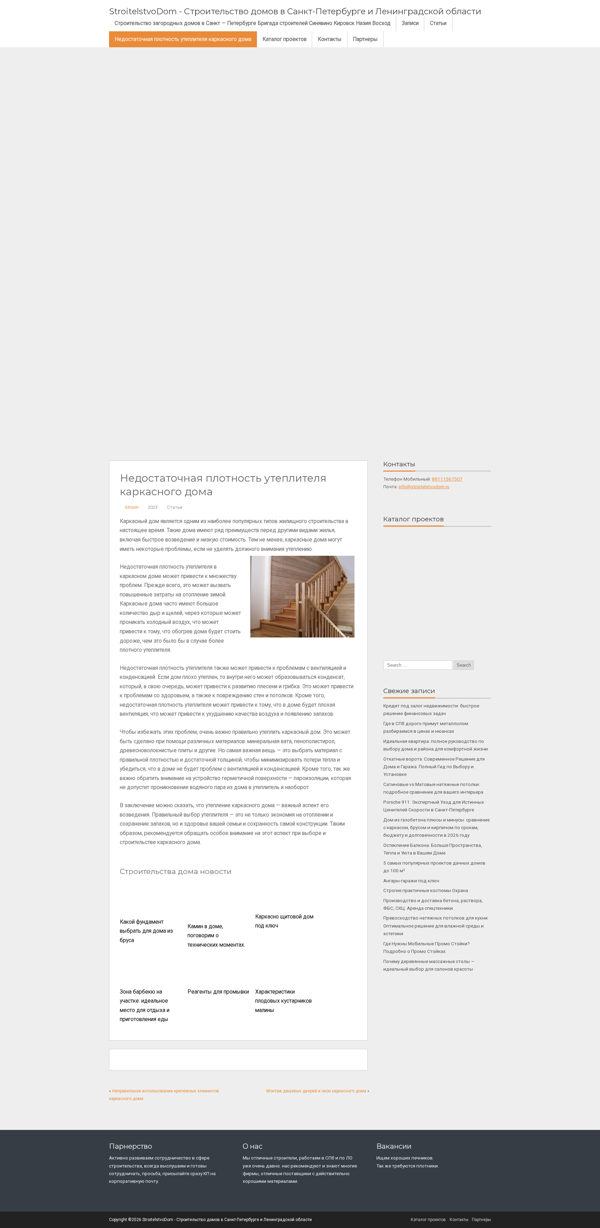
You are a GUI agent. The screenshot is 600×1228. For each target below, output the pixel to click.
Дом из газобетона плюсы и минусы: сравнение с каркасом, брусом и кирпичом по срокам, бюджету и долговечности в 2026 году (436, 827)
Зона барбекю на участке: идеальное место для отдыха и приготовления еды (144, 1006)
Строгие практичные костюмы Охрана (425, 890)
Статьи (438, 23)
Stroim (132, 507)
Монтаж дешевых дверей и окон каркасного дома (316, 1091)
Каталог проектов (284, 39)
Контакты (330, 39)
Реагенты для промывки (218, 992)
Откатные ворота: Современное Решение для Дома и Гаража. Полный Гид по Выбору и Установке (434, 766)
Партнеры (365, 39)
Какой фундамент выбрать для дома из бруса (146, 931)
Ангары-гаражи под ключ (411, 880)
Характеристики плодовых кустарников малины (283, 1001)
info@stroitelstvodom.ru (424, 486)
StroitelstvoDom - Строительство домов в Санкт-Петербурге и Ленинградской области (295, 11)
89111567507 (447, 479)
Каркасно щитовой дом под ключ (284, 921)
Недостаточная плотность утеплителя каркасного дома (183, 39)
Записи (410, 23)
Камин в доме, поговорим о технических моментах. (216, 935)
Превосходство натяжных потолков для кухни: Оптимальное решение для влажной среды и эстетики (436, 925)
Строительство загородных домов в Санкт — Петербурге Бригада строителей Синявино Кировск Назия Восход (253, 23)
